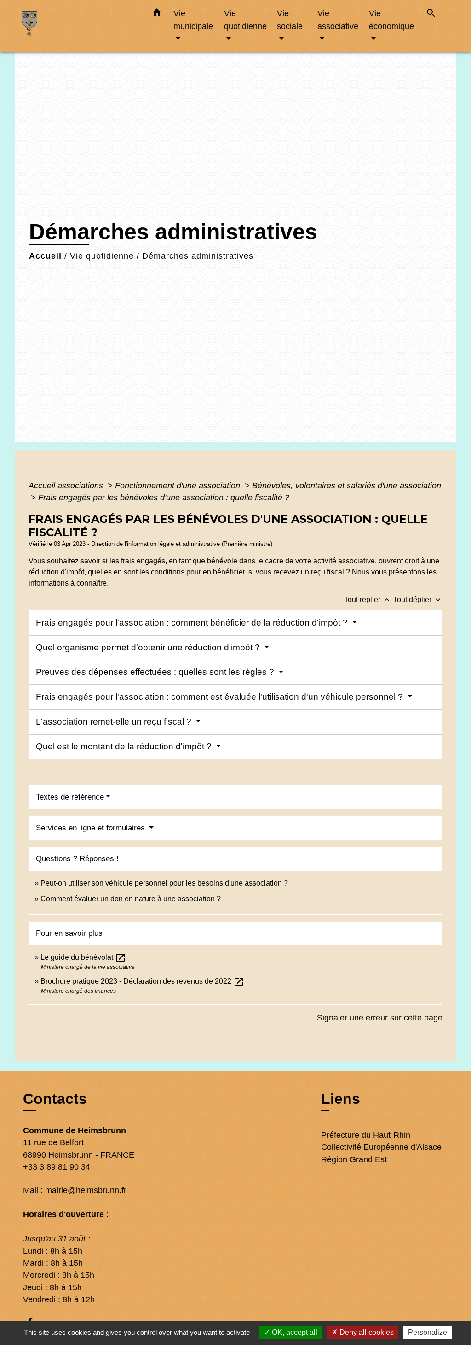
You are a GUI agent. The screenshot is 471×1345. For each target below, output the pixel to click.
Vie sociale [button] (290, 19)
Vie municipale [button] (193, 19)
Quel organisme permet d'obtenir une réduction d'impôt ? (149, 647)
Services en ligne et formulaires (91, 827)
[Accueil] (79, 26)
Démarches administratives (197, 256)
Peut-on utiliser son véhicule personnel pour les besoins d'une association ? (164, 883)
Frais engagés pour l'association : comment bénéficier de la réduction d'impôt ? (193, 622)
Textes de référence (70, 797)
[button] (157, 14)
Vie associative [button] (337, 19)
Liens (340, 1098)
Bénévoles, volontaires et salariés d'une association (346, 485)
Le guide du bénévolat (83, 957)
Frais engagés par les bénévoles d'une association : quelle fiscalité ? (163, 497)
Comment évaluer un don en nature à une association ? (130, 899)
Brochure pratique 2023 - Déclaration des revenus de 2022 (142, 981)
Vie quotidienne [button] (245, 19)
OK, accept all (293, 1332)
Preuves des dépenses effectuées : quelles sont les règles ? (156, 672)
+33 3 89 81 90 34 (56, 1166)
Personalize (427, 1332)
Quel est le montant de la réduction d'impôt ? (125, 746)
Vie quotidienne (102, 256)
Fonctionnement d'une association (178, 485)
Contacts (55, 1098)
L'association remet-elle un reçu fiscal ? (115, 721)
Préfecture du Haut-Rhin (365, 1135)
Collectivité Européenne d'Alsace (381, 1147)
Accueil (45, 256)
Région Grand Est (354, 1159)
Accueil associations (67, 485)
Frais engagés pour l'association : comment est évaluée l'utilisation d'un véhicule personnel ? (220, 696)
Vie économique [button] (391, 19)
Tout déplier (417, 599)
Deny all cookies (366, 1332)
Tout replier (367, 599)
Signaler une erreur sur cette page (379, 1017)
